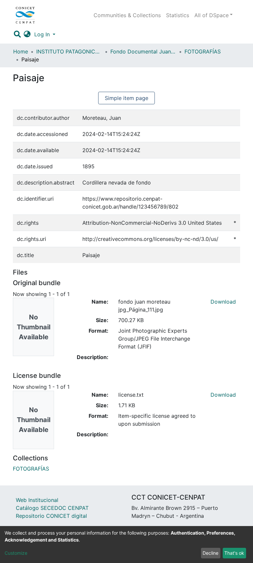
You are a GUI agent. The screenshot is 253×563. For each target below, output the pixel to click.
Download (223, 301)
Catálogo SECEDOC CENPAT (52, 508)
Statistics (177, 15)
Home (20, 51)
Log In (42, 34)
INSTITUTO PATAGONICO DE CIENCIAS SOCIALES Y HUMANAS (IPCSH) (69, 51)
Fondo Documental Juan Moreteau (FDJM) (143, 51)
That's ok (234, 553)
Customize (16, 553)
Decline (210, 553)
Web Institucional (37, 500)
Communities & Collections (127, 15)
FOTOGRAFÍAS (202, 51)
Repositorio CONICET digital (51, 516)
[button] (27, 34)
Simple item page (126, 98)
